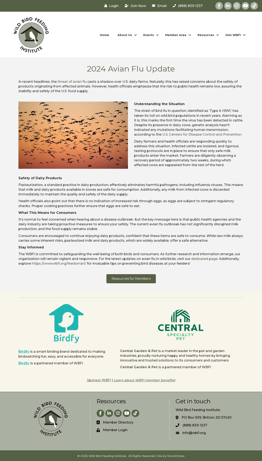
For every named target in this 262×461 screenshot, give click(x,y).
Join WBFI (233, 35)
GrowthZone (176, 456)
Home (104, 35)
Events (148, 35)
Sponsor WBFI (99, 380)
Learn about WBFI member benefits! (144, 380)
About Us (124, 35)
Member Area (175, 35)
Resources (206, 35)
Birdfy (23, 351)
